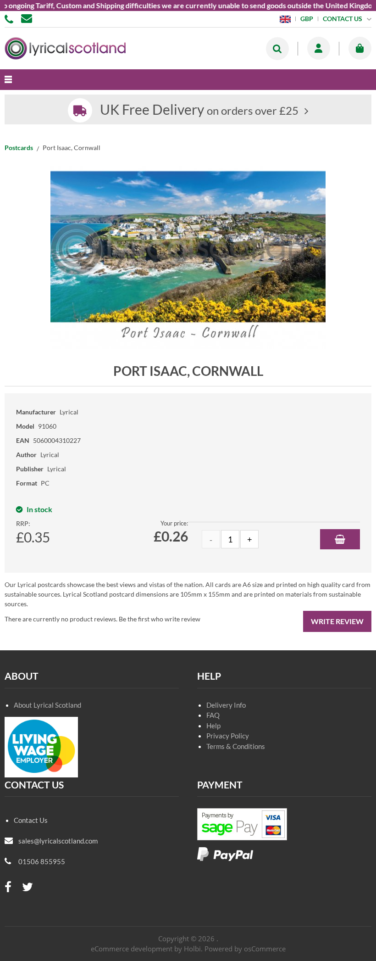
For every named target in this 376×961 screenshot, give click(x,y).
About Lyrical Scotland (47, 705)
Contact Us (31, 820)
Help (213, 725)
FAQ (213, 715)
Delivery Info (226, 705)
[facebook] (8, 887)
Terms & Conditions (235, 746)
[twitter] (27, 887)
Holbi (192, 948)
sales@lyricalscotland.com (58, 841)
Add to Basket (340, 539)
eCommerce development (131, 948)
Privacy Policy (227, 736)
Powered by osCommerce (245, 948)
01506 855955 (11, 18)
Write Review (337, 621)
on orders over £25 (199, 110)
